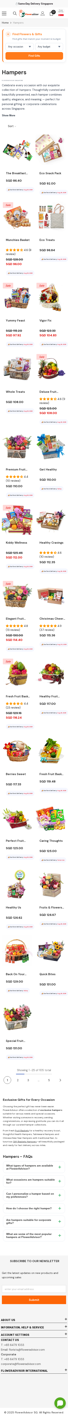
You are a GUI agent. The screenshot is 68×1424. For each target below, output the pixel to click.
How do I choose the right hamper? (29, 1208)
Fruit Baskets (22, 1130)
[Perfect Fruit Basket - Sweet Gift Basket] (17, 817)
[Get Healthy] (51, 446)
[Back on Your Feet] (17, 950)
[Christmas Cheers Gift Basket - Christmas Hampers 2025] (51, 595)
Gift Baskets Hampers (25, 1141)
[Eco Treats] (51, 216)
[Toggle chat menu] (60, 1403)
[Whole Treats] (17, 368)
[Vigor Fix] (51, 297)
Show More (8, 115)
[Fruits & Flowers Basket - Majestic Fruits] (51, 884)
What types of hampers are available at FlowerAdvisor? (29, 1167)
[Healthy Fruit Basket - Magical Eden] (51, 673)
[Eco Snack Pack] (51, 150)
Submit (34, 1300)
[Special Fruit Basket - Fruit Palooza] (17, 1017)
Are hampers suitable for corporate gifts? (28, 1221)
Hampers (18, 22)
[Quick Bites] (51, 950)
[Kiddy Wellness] (17, 519)
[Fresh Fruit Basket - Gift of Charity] (17, 673)
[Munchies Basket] (17, 216)
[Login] (43, 13)
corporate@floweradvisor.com (21, 1364)
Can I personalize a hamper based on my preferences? (30, 1195)
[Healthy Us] (17, 884)
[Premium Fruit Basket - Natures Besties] (17, 446)
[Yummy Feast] (17, 297)
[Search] (15, 13)
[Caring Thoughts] (51, 817)
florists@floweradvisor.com (27, 1350)
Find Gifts (34, 55)
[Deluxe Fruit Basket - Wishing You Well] (51, 368)
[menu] (4, 13)
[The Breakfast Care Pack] (17, 150)
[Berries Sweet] (17, 750)
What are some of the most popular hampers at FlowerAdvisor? (29, 1235)
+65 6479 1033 (14, 1345)
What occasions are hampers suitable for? (30, 1181)
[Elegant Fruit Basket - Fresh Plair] (17, 595)
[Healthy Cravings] (51, 519)
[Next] (60, 1080)
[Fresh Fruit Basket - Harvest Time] (51, 750)
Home (5, 22)
